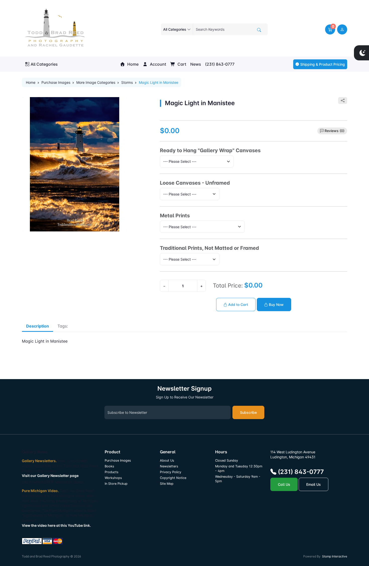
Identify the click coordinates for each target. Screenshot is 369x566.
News (195, 64)
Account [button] (157, 64)
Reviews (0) (334, 131)
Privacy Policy (170, 472)
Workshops (113, 478)
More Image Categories (95, 82)
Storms (127, 82)
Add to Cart (237, 304)
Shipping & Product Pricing (322, 64)
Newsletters (169, 466)
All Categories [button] (44, 64)
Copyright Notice (173, 478)
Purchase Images (55, 82)
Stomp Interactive (334, 556)
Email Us (313, 484)
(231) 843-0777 (219, 64)
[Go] (259, 30)
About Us (167, 460)
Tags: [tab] (62, 326)
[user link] (342, 29)
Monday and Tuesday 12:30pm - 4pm (238, 468)
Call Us (284, 484)
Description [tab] (37, 326)
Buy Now (276, 304)
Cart (181, 64)
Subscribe (248, 412)
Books (109, 466)
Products (111, 472)
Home (132, 64)
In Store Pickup (116, 484)
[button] (330, 29)
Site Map (166, 484)
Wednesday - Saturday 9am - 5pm (237, 479)
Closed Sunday (226, 460)
